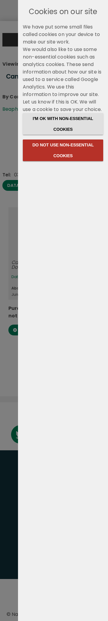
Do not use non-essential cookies (63, 150)
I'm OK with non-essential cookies (63, 124)
